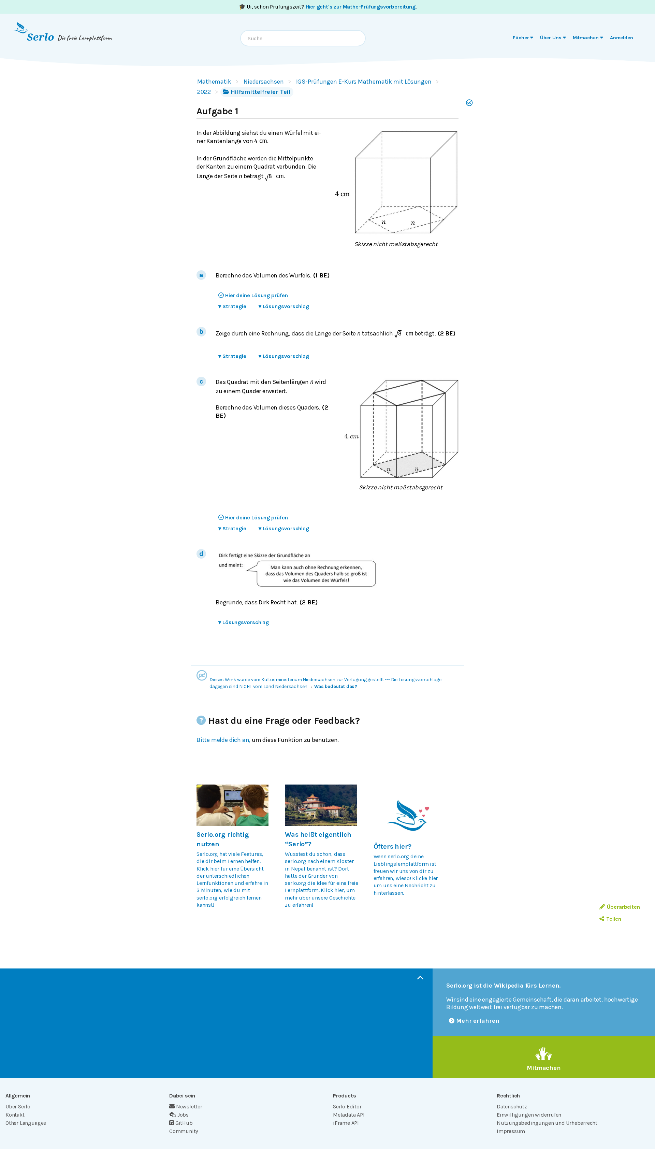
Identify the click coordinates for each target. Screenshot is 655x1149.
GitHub (184, 1123)
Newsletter (189, 1106)
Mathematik (214, 81)
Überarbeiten (623, 907)
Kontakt (15, 1114)
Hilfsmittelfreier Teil (261, 92)
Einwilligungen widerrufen (529, 1114)
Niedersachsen (264, 81)
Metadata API (349, 1114)
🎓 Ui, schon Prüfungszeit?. (328, 6)
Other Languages (25, 1123)
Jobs (183, 1114)
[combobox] (303, 38)
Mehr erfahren (477, 1020)
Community (183, 1131)
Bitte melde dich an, (223, 740)
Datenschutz (512, 1106)
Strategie (232, 306)
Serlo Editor (347, 1106)
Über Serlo (17, 1106)
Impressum (511, 1131)
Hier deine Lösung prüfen (256, 295)
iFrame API (346, 1123)
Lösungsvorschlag (284, 306)
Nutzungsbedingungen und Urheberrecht (547, 1123)
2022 (204, 92)
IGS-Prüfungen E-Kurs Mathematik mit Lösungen (364, 81)
